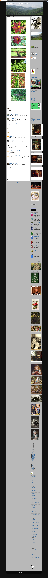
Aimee (10, 140)
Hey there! (33, 539)
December (33, 454)
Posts (32, 57)
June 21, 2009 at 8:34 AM (14, 140)
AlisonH (10, 123)
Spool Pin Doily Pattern (36, 245)
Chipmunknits (33, 554)
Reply (9, 116)
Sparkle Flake (35, 255)
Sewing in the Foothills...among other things (36, 251)
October (33, 456)
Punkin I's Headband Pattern (34, 116)
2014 (32, 448)
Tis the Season (33, 477)
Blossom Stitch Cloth (33, 100)
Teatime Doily (32, 97)
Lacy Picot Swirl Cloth (36, 236)
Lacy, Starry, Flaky (36, 227)
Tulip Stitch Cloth (33, 99)
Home (18, 182)
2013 (32, 449)
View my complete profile (34, 50)
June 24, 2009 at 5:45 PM (17, 155)
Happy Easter (33, 493)
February (33, 467)
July (32, 459)
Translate (36, 54)
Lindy (10, 118)
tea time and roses (11, 155)
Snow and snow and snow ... (35, 534)
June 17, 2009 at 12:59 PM (16, 114)
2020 (32, 442)
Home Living (33, 487)
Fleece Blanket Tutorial (33, 120)
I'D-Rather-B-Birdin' (34, 507)
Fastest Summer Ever (34, 505)
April (32, 465)
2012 (32, 450)
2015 (32, 447)
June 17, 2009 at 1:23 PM (14, 118)
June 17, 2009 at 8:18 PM (14, 136)
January (33, 468)
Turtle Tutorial (32, 121)
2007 (32, 470)
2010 (32, 452)
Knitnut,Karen (11, 114)
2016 (32, 446)
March (33, 466)
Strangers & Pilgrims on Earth (35, 502)
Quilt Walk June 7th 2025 (34, 498)
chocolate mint (11, 104)
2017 (32, 445)
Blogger (28, 572)
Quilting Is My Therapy (34, 497)
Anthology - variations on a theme (35, 509)
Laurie (10, 163)
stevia (15, 104)
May (32, 464)
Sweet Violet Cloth (33, 98)
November (33, 455)
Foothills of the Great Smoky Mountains (18, 3)
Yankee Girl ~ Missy (11, 150)
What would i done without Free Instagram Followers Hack (35, 528)
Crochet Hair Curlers (33, 91)
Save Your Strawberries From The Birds (35, 119)
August (33, 458)
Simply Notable (33, 519)
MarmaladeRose (34, 536)
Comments (33, 58)
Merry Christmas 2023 (34, 500)
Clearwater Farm (34, 511)
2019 (32, 443)
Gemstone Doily (33, 96)
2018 (32, 444)
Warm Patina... (33, 517)
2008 (32, 469)
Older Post (27, 182)
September (33, 457)
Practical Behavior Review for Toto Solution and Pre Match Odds (35, 490)
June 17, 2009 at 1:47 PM (14, 123)
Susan (10, 136)
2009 (32, 453)
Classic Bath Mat (33, 112)
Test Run (32, 552)
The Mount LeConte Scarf (34, 92)
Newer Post (9, 182)
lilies (13, 104)
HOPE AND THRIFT (34, 476)
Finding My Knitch (34, 549)
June (32, 460)
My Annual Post (33, 550)
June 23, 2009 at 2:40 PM (17, 150)
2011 (32, 451)
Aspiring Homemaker (34, 538)
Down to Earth (33, 495)
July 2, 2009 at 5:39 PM (14, 163)
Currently (32, 485)
